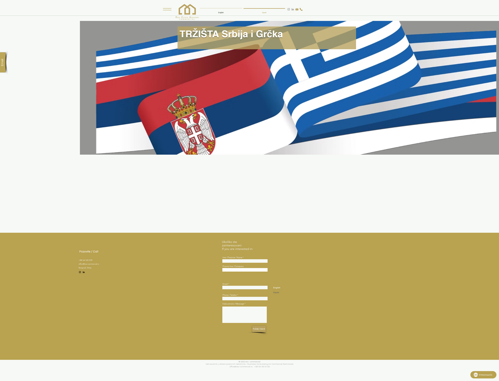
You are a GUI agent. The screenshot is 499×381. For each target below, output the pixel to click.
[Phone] (301, 9)
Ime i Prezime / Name (232, 257)
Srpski (276, 292)
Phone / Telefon (230, 295)
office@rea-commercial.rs (89, 264)
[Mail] (297, 9)
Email (225, 284)
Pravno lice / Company (233, 266)
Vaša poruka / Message (233, 304)
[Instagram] (80, 272)
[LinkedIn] (83, 272)
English (276, 287)
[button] (167, 9)
